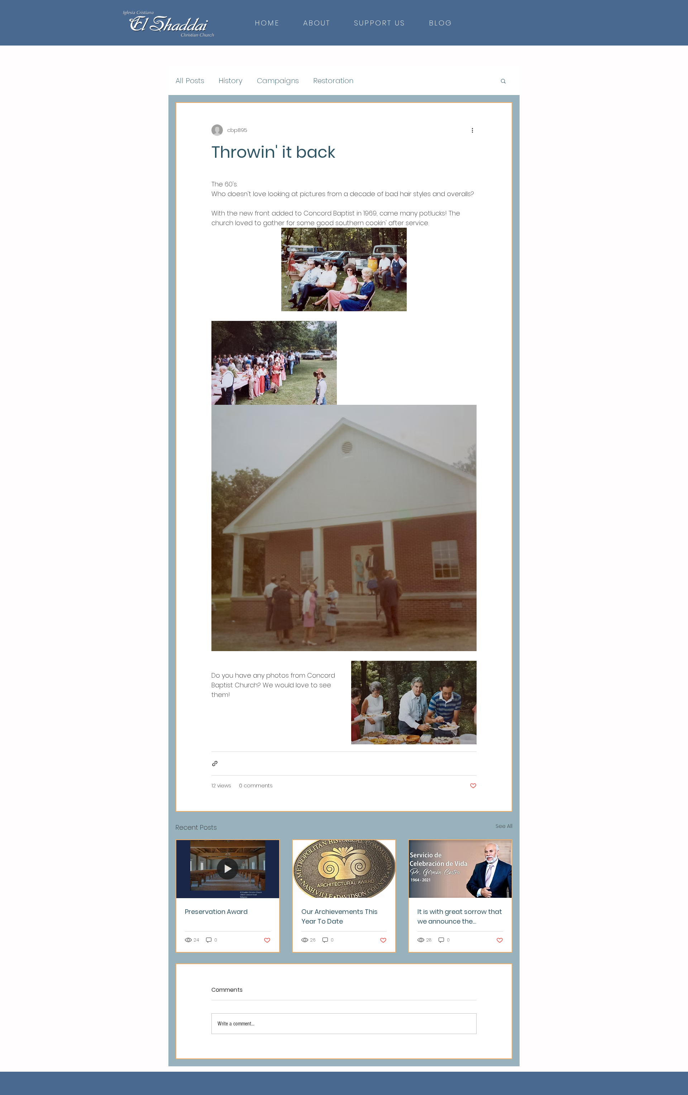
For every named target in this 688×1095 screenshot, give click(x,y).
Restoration (333, 80)
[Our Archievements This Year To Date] (344, 869)
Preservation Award (216, 911)
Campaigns (278, 80)
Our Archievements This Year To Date (339, 916)
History (231, 80)
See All (504, 826)
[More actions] (472, 130)
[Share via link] (214, 763)
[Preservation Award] (227, 869)
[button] (503, 81)
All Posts (190, 80)
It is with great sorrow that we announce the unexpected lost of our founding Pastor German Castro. (459, 916)
